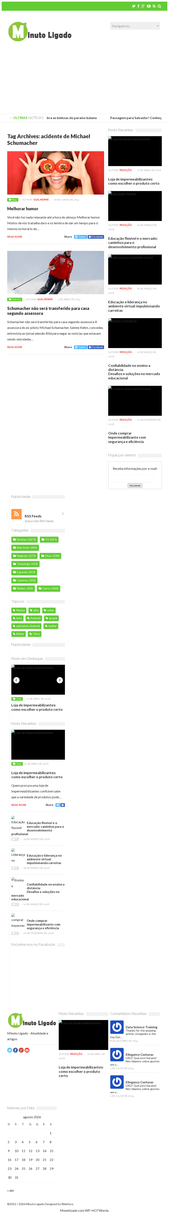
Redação (126, 170)
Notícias (16, 299)
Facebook (97, 236)
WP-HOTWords (97, 1210)
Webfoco (67, 1204)
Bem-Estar (23, 547)
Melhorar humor (22, 208)
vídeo (50, 610)
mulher (52, 626)
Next (60, 680)
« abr (10, 1190)
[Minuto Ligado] (39, 40)
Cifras (36, 633)
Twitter (82, 236)
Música (20, 610)
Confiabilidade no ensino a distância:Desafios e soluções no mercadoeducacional (134, 371)
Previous (16, 680)
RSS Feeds (33, 516)
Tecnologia (23, 564)
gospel (53, 618)
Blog (14, 199)
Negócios (22, 555)
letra (19, 618)
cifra (36, 610)
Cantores (22, 580)
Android (35, 618)
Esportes (22, 572)
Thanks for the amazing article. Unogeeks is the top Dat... (133, 1034)
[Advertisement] (84, 78)
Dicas (48, 555)
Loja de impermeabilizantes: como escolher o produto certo (134, 181)
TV (47, 539)
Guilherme (41, 199)
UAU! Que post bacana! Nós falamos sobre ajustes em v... (135, 1061)
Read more (14, 236)
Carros (46, 588)
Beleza (20, 633)
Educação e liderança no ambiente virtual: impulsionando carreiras (134, 306)
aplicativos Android (28, 626)
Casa (18, 698)
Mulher (21, 588)
